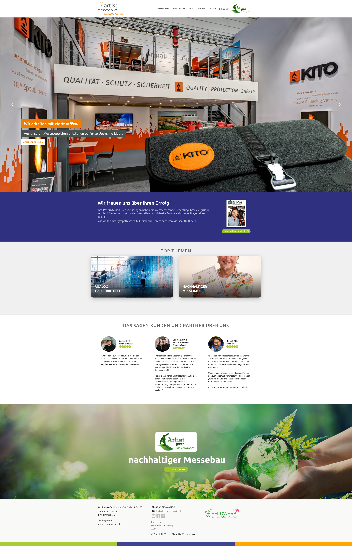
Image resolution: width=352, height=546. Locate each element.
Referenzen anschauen (41, 142)
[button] (12, 104)
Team (174, 8)
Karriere (200, 8)
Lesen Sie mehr (176, 469)
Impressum (156, 522)
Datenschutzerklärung (162, 525)
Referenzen (163, 8)
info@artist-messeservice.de (168, 511)
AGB (153, 528)
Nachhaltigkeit (186, 8)
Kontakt (212, 8)
